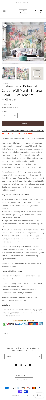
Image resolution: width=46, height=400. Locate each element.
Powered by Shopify (28, 396)
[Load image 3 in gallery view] (37, 73)
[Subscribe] (39, 356)
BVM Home (19, 396)
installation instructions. (13, 316)
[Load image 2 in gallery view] (22, 73)
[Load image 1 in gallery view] (8, 73)
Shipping (4, 107)
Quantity (4, 111)
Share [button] (6, 334)
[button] (4, 11)
